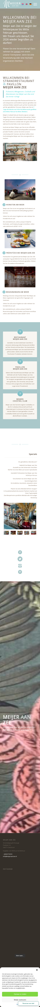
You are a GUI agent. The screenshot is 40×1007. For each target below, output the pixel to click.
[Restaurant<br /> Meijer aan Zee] (20, 332)
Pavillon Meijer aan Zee (20, 368)
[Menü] (34, 4)
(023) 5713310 (8, 854)
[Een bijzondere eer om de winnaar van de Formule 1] (20, 881)
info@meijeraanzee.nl (10, 856)
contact (17, 51)
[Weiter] (32, 152)
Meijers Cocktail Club (20, 400)
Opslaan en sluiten (20, 994)
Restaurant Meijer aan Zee (20, 338)
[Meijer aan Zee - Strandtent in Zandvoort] (16, 4)
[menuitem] (34, 4)
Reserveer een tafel (28, 1003)
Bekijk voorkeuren (20, 1000)
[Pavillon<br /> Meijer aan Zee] (20, 361)
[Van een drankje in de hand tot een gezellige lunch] (20, 902)
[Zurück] (8, 152)
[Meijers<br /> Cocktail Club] (20, 393)
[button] (37, 970)
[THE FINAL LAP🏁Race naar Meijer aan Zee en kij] (20, 942)
